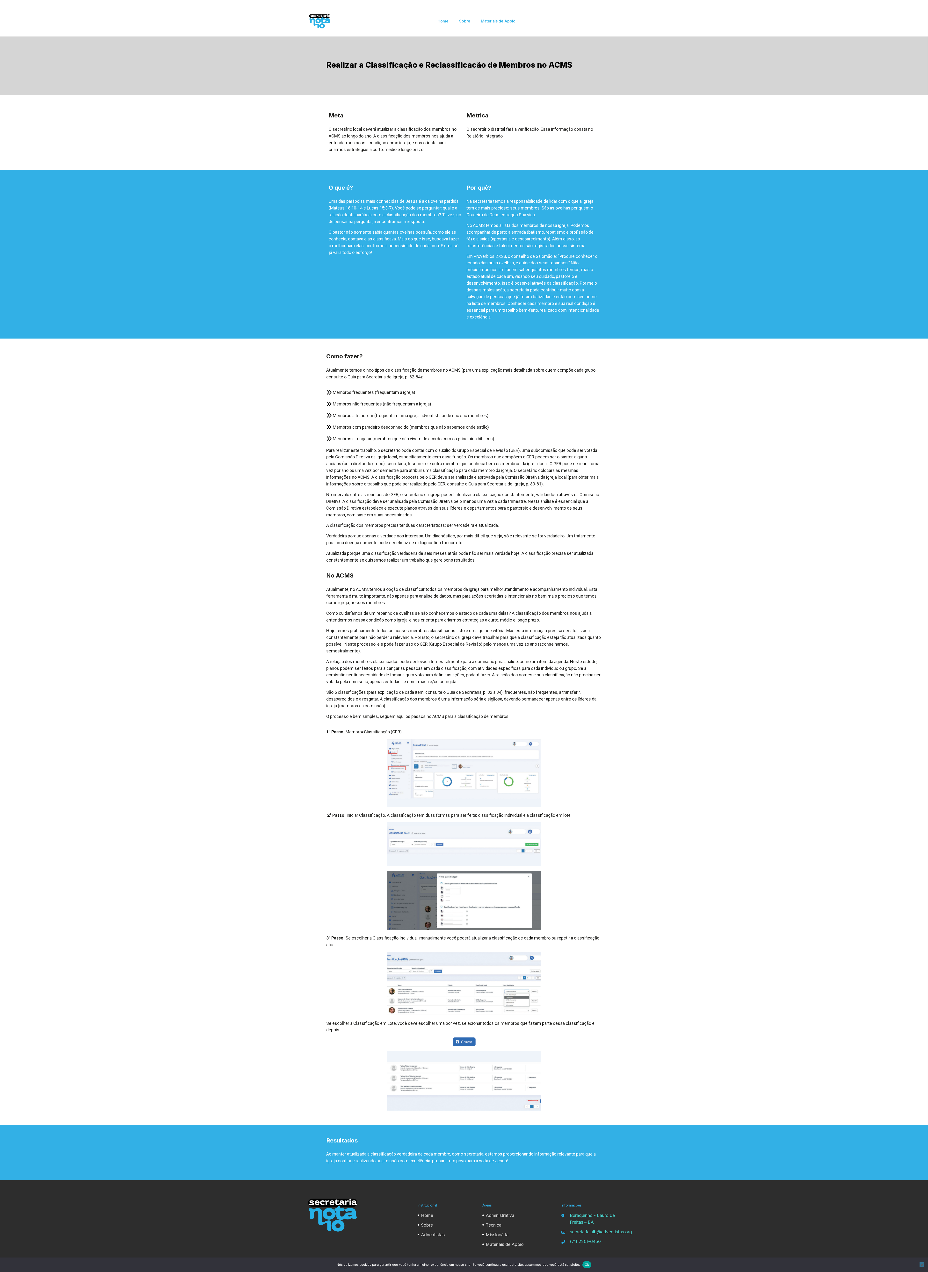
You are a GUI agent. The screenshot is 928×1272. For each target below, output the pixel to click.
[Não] (922, 1264)
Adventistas (433, 1234)
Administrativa (500, 1215)
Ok (587, 1264)
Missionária (497, 1234)
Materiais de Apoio (498, 21)
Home (443, 21)
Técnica (493, 1225)
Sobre (464, 21)
